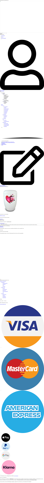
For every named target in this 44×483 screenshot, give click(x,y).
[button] (0, 91)
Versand (1, 217)
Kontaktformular (9, 221)
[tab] (22, 226)
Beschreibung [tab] (1, 226)
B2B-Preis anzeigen (2, 215)
